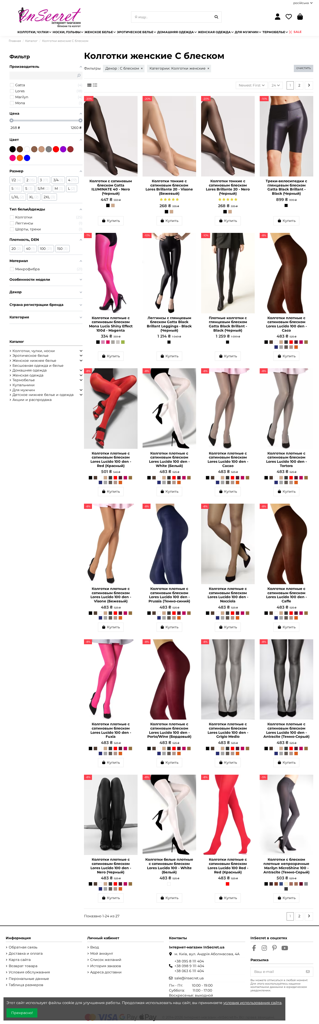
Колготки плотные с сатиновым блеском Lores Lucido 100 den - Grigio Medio (228, 730)
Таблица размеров (26, 985)
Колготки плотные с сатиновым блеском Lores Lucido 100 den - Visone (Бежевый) (110, 594)
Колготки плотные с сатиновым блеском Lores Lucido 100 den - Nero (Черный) (110, 865)
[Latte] (291, 884)
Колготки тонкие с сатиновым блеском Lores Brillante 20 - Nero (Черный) (228, 187)
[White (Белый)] (276, 342)
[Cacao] (291, 347)
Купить (113, 220)
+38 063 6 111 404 (189, 971)
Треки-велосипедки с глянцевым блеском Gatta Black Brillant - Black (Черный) (286, 187)
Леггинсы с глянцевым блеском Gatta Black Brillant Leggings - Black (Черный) (169, 324)
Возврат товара (23, 966)
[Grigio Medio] (281, 347)
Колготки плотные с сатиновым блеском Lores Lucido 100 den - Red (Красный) (110, 459)
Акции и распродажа (32, 399)
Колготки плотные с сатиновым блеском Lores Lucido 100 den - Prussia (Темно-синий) (169, 594)
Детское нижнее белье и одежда (43, 394)
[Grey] (306, 884)
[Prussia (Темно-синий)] (276, 347)
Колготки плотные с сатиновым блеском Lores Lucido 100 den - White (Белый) (169, 459)
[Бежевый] (41, 149)
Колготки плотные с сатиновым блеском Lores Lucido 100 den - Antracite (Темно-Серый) (286, 730)
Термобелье (23, 380)
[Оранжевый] (20, 158)
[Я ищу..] (216, 17)
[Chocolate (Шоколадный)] (271, 884)
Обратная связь (23, 947)
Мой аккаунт (101, 953)
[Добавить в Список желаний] (134, 103)
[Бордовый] (70, 149)
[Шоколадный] (20, 149)
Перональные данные (29, 978)
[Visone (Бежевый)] (113, 205)
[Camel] (296, 884)
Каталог (16, 341)
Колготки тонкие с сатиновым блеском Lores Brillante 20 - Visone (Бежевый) (169, 187)
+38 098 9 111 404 (189, 966)
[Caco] (296, 347)
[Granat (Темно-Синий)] (281, 884)
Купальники (23, 385)
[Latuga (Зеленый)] (123, 342)
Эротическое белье (30, 355)
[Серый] (49, 149)
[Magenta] (108, 342)
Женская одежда (27, 375)
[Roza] (103, 342)
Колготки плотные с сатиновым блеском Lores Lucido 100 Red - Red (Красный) (228, 865)
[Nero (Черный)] (108, 205)
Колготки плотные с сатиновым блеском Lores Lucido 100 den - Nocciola (228, 594)
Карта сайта (20, 959)
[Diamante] (118, 342)
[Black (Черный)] (286, 205)
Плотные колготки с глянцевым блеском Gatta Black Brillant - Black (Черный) (228, 324)
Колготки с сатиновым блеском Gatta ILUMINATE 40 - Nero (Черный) (110, 187)
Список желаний (105, 959)
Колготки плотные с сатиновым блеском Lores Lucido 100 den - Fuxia (110, 730)
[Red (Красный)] (291, 342)
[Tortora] (286, 347)
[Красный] (56, 149)
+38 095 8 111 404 (189, 961)
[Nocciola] (306, 342)
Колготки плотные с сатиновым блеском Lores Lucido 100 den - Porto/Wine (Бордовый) (169, 730)
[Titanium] (113, 342)
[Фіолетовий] (63, 149)
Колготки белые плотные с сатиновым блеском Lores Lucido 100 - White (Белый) (169, 865)
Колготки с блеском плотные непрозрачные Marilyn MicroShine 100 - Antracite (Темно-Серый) (286, 865)
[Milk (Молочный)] (286, 884)
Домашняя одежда (29, 370)
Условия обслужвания (29, 972)
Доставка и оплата (26, 953)
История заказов (105, 966)
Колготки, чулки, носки (33, 351)
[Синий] (27, 158)
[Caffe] (271, 342)
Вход (94, 947)
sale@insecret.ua (189, 978)
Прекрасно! (22, 1013)
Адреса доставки (106, 972)
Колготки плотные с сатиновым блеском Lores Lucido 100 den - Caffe (286, 594)
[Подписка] (308, 972)
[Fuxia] (301, 342)
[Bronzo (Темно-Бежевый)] (276, 884)
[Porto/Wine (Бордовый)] (296, 342)
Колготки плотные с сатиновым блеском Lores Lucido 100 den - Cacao (228, 459)
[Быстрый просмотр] (134, 112)
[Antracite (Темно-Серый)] (286, 342)
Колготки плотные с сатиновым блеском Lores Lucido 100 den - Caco (286, 324)
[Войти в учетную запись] (277, 17)
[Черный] (12, 149)
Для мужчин (23, 390)
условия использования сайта (252, 1002)
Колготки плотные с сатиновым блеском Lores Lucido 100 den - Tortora (286, 459)
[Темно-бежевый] (34, 149)
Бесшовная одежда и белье (38, 365)
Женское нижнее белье (34, 360)
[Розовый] (12, 158)
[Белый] (27, 149)
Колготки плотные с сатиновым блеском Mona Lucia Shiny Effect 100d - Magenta (111, 324)
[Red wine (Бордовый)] (301, 884)
